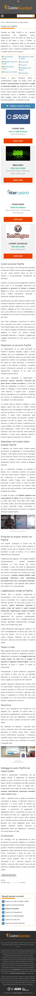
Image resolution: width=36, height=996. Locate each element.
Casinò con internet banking (14, 905)
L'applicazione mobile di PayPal (26, 58)
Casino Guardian (17, 993)
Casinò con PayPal (12, 908)
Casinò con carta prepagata (14, 916)
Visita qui (18, 219)
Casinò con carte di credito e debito (17, 901)
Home (3, 22)
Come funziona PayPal (7, 58)
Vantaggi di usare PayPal (25, 69)
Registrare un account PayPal (9, 63)
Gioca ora (18, 141)
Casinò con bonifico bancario (15, 923)
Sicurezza (23, 65)
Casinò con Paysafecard (13, 912)
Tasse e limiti (24, 62)
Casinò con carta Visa (12, 919)
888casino (18, 165)
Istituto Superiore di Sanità (18, 973)
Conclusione (24, 73)
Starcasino (18, 204)
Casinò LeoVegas (18, 244)
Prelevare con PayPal (10, 72)
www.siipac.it (16, 969)
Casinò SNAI (18, 128)
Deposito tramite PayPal (8, 68)
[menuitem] (18, 1)
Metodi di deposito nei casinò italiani (17, 22)
